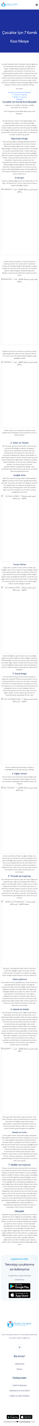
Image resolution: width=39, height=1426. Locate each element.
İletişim (19, 1369)
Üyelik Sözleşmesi (19, 1385)
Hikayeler (19, 99)
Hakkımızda (19, 1364)
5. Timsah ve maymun (19, 95)
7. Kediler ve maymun (19, 97)
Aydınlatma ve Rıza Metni (19, 1391)
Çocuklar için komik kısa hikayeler (19, 92)
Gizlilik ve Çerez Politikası (20, 1396)
